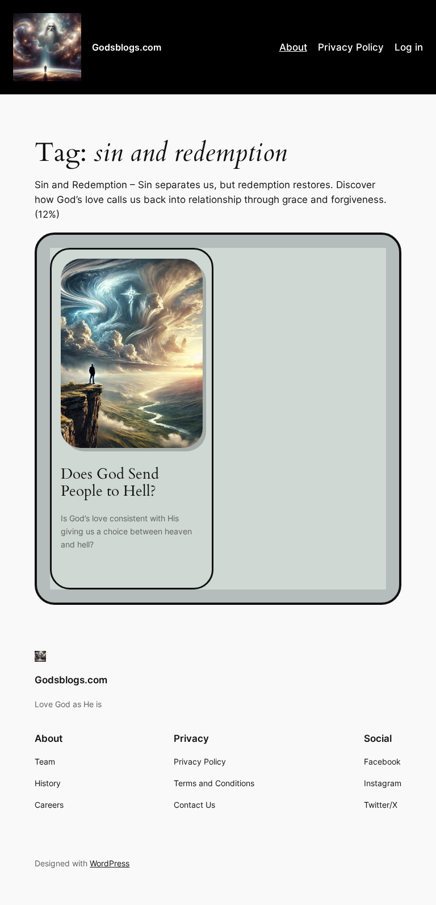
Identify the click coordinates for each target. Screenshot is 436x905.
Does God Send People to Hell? (110, 483)
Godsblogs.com (126, 47)
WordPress (109, 863)
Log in (409, 47)
